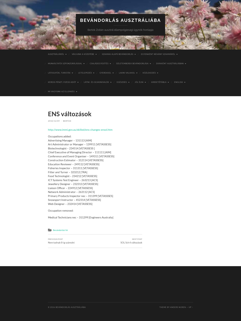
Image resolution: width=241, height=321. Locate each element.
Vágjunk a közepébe (83, 54)
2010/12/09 (54, 121)
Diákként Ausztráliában (170, 63)
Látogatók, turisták (59, 73)
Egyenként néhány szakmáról (158, 54)
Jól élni (139, 82)
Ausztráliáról (56, 54)
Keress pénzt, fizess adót (62, 82)
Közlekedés (149, 73)
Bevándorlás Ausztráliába (120, 20)
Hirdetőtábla (159, 82)
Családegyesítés (99, 63)
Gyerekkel (105, 73)
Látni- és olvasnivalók (96, 82)
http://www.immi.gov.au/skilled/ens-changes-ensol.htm (80, 129)
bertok (67, 121)
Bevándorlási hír (60, 230)
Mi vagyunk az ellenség (61, 91)
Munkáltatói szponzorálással (65, 63)
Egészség (122, 82)
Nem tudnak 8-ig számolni (61, 241)
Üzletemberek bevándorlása (132, 63)
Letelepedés (85, 73)
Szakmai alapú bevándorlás (117, 54)
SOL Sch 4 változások (131, 241)
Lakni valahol (127, 73)
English (178, 82)
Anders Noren (178, 307)
